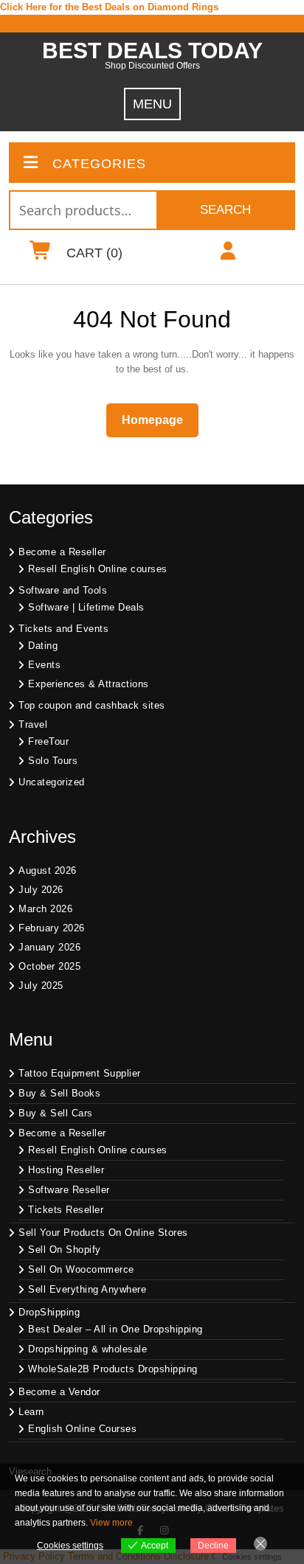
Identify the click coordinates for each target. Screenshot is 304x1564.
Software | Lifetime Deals (86, 607)
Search (225, 210)
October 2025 (49, 966)
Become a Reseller (62, 551)
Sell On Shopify (64, 1249)
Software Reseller (69, 1189)
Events (44, 664)
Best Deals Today (152, 50)
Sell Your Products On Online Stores (103, 1232)
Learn (31, 1411)
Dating (43, 645)
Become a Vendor (59, 1391)
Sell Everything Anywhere (87, 1289)
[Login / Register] (227, 254)
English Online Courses (82, 1428)
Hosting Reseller (66, 1169)
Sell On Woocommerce (81, 1269)
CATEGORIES (99, 163)
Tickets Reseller (65, 1209)
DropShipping (49, 1312)
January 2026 (49, 947)
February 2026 (51, 928)
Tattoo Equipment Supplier (79, 1073)
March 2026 (45, 908)
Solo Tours (52, 760)
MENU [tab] (152, 104)
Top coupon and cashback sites (91, 705)
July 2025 (40, 985)
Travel (32, 724)
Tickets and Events (63, 628)
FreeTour (48, 741)
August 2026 (47, 870)
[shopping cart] (41, 254)
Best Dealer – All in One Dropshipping (115, 1329)
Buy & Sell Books (59, 1093)
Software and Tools (62, 590)
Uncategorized (51, 782)
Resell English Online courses (97, 568)
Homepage (158, 419)
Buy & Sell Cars (55, 1113)
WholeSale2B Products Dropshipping (113, 1368)
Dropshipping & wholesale (87, 1349)
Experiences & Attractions (88, 683)
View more (111, 1523)
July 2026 (40, 889)
